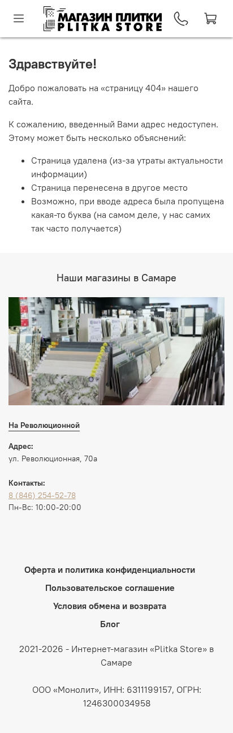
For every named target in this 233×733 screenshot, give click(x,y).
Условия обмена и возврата (109, 605)
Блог (110, 623)
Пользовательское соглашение (110, 587)
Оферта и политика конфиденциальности (109, 569)
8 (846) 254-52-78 (42, 495)
